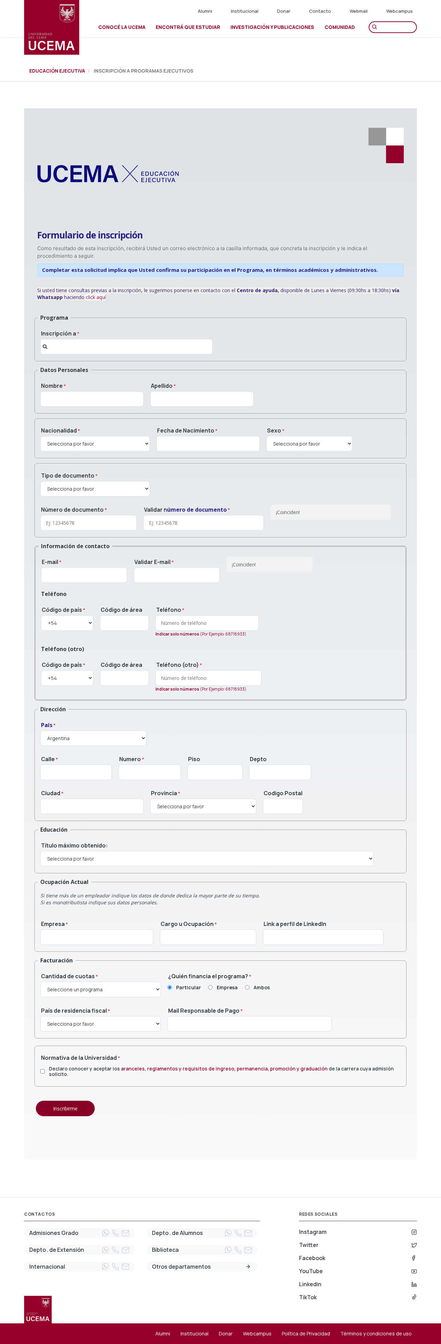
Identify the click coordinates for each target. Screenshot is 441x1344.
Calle (48, 759)
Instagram (313, 1232)
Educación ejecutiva (57, 70)
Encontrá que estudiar (188, 27)
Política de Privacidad (306, 1333)
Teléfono (168, 610)
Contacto (320, 11)
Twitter (308, 1245)
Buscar (376, 27)
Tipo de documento (67, 475)
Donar (283, 11)
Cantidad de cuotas (68, 976)
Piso (194, 759)
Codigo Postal (283, 793)
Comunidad (340, 27)
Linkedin (310, 1284)
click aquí (96, 297)
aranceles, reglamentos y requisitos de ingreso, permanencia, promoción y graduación (224, 1068)
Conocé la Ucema (121, 27)
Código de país (62, 610)
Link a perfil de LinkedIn (295, 924)
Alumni (205, 11)
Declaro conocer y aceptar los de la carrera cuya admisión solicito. (221, 1071)
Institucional (244, 11)
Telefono (115, 1233)
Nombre (52, 386)
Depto (258, 759)
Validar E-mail (152, 562)
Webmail (359, 11)
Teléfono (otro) (177, 665)
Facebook (312, 1258)
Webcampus (399, 11)
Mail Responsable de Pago (203, 1010)
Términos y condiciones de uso (376, 1333)
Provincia (164, 793)
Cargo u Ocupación (187, 924)
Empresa (53, 924)
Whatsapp (105, 1233)
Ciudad (50, 793)
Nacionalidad (59, 430)
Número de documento (72, 509)
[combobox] (126, 346)
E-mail (50, 562)
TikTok (308, 1297)
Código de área (121, 610)
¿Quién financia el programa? (208, 976)
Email (125, 1233)
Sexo (274, 430)
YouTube (311, 1271)
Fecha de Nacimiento (185, 430)
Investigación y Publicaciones (272, 27)
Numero (130, 759)
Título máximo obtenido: (74, 845)
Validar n (185, 509)
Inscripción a (58, 333)
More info (248, 1266)
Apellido (162, 386)
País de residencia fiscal (74, 1010)
